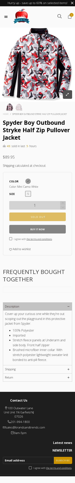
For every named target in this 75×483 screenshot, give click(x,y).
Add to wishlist (21, 249)
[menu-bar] (7, 17)
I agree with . (33, 239)
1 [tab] (35, 99)
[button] (63, 207)
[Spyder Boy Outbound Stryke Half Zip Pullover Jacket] (37, 64)
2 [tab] (40, 99)
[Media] (67, 94)
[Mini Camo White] (28, 181)
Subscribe (63, 460)
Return (9, 377)
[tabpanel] (37, 64)
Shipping (8, 165)
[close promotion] (72, 3)
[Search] (59, 16)
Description (12, 306)
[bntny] (21, 16)
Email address (15, 460)
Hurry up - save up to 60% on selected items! (37, 3)
